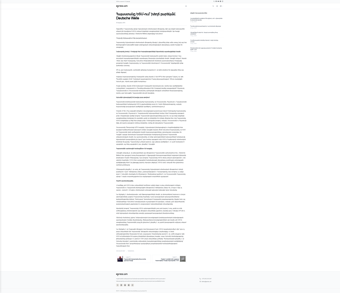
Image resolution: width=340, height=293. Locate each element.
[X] (214, 1)
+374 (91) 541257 (207, 278)
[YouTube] (218, 1)
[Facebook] (216, 1)
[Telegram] (220, 1)
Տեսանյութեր (120, 251)
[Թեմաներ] (186, 6)
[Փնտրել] (213, 6)
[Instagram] (222, 1)
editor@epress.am (206, 281)
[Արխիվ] (217, 6)
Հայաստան (131, 251)
